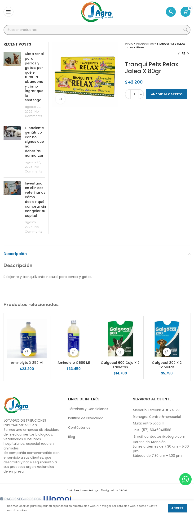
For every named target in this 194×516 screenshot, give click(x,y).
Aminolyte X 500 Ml (73, 362)
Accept (177, 508)
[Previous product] (178, 54)
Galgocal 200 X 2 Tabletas (167, 365)
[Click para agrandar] (60, 99)
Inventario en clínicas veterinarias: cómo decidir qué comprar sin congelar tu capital (35, 199)
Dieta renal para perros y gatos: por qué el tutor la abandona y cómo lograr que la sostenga (34, 76)
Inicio (129, 44)
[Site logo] (97, 11)
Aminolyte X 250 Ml (27, 362)
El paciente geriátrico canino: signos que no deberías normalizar (34, 142)
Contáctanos (79, 427)
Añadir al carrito (167, 94)
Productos (145, 44)
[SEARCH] (185, 30)
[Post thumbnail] (12, 85)
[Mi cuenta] (170, 12)
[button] (27, 352)
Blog (71, 436)
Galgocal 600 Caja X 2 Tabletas (120, 365)
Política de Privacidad (85, 418)
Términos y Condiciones (88, 409)
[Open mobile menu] (8, 12)
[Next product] (188, 54)
